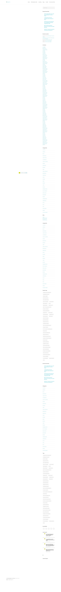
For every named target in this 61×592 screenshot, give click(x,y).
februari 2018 (44, 90)
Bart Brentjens (45, 299)
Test (43, 206)
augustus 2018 (45, 84)
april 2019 (44, 76)
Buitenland (44, 155)
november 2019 (45, 69)
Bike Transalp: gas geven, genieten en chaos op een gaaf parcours (49, 26)
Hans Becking (45, 316)
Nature (44, 179)
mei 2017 (44, 99)
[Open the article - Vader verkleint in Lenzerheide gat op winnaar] (10, 46)
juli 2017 (44, 97)
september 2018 (45, 83)
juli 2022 (44, 50)
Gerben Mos (51, 314)
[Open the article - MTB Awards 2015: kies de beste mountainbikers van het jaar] (28, 13)
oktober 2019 (44, 70)
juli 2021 (44, 59)
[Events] (52, 562)
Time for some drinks (48, 40)
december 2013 (45, 139)
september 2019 (45, 71)
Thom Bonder (45, 358)
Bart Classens (45, 301)
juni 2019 (44, 74)
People (44, 262)
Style (43, 202)
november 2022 (45, 49)
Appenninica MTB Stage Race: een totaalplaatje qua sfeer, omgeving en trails (49, 22)
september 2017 (45, 95)
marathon (45, 493)
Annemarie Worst (46, 294)
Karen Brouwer (46, 323)
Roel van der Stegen (46, 347)
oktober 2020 (45, 61)
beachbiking (45, 303)
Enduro (44, 167)
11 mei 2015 (32, 132)
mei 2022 (44, 52)
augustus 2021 (45, 58)
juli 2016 (44, 109)
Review (44, 196)
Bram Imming (45, 305)
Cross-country (10, 31)
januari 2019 (44, 79)
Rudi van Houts (45, 352)
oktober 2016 (44, 106)
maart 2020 (44, 65)
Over (43, 260)
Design (44, 163)
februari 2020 (45, 66)
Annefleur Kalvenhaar (47, 292)
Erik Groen (50, 312)
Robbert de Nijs (46, 343)
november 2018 (45, 81)
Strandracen (45, 198)
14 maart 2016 (15, 21)
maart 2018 (44, 89)
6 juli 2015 (14, 61)
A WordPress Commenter (46, 37)
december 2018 (45, 80)
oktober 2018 (45, 82)
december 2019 (45, 68)
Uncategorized (45, 212)
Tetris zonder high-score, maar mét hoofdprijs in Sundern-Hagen (49, 14)
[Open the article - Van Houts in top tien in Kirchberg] (28, 41)
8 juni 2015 (32, 77)
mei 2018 (44, 87)
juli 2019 (44, 73)
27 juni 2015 (32, 49)
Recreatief (44, 194)
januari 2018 (44, 91)
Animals (44, 151)
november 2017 (45, 93)
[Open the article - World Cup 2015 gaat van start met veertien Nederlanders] (10, 122)
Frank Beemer (45, 314)
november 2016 (45, 105)
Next (26, 172)
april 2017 (44, 100)
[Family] (52, 566)
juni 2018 (44, 86)
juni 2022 (44, 51)
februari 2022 (44, 54)
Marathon (44, 175)
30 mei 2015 (15, 103)
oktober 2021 (44, 56)
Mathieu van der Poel (46, 336)
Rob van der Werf (46, 345)
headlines (50, 316)
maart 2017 (44, 101)
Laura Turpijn (45, 327)
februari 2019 (44, 78)
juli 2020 (44, 64)
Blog (43, 153)
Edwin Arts (45, 312)
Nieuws (44, 258)
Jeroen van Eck (45, 321)
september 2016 (45, 107)
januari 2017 (44, 103)
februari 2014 (44, 137)
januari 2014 (44, 138)
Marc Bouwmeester (46, 332)
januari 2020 (44, 67)
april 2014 (44, 135)
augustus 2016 (45, 108)
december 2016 (45, 104)
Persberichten (45, 264)
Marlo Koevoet (45, 334)
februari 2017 (44, 102)
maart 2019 (44, 77)
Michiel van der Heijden (47, 338)
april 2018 (44, 88)
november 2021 (45, 55)
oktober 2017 (44, 94)
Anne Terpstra (45, 460)
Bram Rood (51, 305)
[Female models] (44, 566)
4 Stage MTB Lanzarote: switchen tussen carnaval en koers (48, 18)
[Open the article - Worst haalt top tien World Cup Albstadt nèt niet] (10, 95)
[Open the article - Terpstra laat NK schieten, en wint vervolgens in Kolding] (28, 123)
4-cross (44, 149)
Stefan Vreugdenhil (46, 354)
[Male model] (48, 566)
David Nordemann (46, 310)
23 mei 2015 (32, 103)
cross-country (45, 471)
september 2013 (45, 142)
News (43, 256)
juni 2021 (44, 60)
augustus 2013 (45, 143)
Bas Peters (51, 301)
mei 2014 (44, 134)
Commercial (45, 159)
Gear (43, 169)
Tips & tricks (44, 208)
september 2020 (45, 62)
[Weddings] (44, 562)
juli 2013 (44, 144)
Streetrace (44, 200)
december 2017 (45, 92)
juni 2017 (44, 98)
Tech (43, 204)
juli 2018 (44, 85)
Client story (45, 157)
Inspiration (44, 173)
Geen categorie (45, 171)
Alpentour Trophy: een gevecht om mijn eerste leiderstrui (49, 30)
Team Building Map (49, 39)
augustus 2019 (45, 72)
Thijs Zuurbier (45, 356)
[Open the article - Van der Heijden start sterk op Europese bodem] (10, 12)
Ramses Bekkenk (46, 504)
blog (50, 303)
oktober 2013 (44, 141)
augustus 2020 (45, 63)
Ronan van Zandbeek (46, 513)
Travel (44, 210)
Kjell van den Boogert (47, 325)
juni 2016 (44, 110)
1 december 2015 (33, 22)
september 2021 (45, 57)
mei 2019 (44, 75)
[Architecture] (48, 562)
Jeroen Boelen (45, 482)
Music (44, 177)
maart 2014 (44, 136)
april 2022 (44, 53)
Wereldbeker (51, 358)
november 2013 (45, 140)
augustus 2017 (45, 96)
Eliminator (44, 165)
